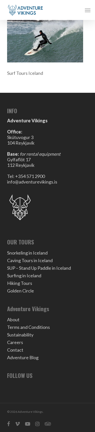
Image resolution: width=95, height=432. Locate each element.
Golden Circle (20, 290)
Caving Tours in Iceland (30, 260)
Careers (15, 342)
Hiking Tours (19, 283)
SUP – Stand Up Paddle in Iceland (39, 268)
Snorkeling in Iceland (27, 253)
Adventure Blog (23, 357)
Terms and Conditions (28, 327)
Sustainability (20, 334)
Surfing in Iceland (24, 275)
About (13, 319)
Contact (15, 350)
